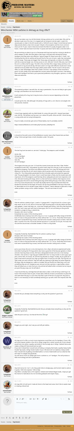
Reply (70, 82)
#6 (71, 199)
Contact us (40, 426)
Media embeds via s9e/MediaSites (52, 429)
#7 (71, 231)
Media (30, 21)
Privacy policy (58, 426)
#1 (71, 36)
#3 (71, 110)
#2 (71, 86)
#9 (71, 306)
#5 (71, 147)
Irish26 (4, 33)
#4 (71, 132)
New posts (4, 24)
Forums (11, 21)
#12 (71, 365)
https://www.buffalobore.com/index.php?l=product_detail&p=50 (35, 125)
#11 (71, 337)
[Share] (69, 36)
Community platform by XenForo (28, 429)
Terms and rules (48, 426)
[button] (25, 21)
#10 (71, 322)
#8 (71, 290)
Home (4, 21)
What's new (20, 21)
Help (64, 426)
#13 (71, 381)
